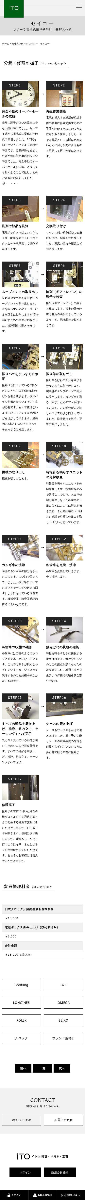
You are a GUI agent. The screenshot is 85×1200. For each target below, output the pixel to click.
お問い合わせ (63, 1119)
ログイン (25, 1172)
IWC (63, 985)
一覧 (42, 1068)
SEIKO (63, 1020)
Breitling (21, 985)
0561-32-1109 (21, 1119)
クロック (21, 1038)
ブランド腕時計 (63, 1038)
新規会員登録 (59, 1172)
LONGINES (21, 1002)
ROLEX (21, 1020)
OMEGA (64, 1002)
